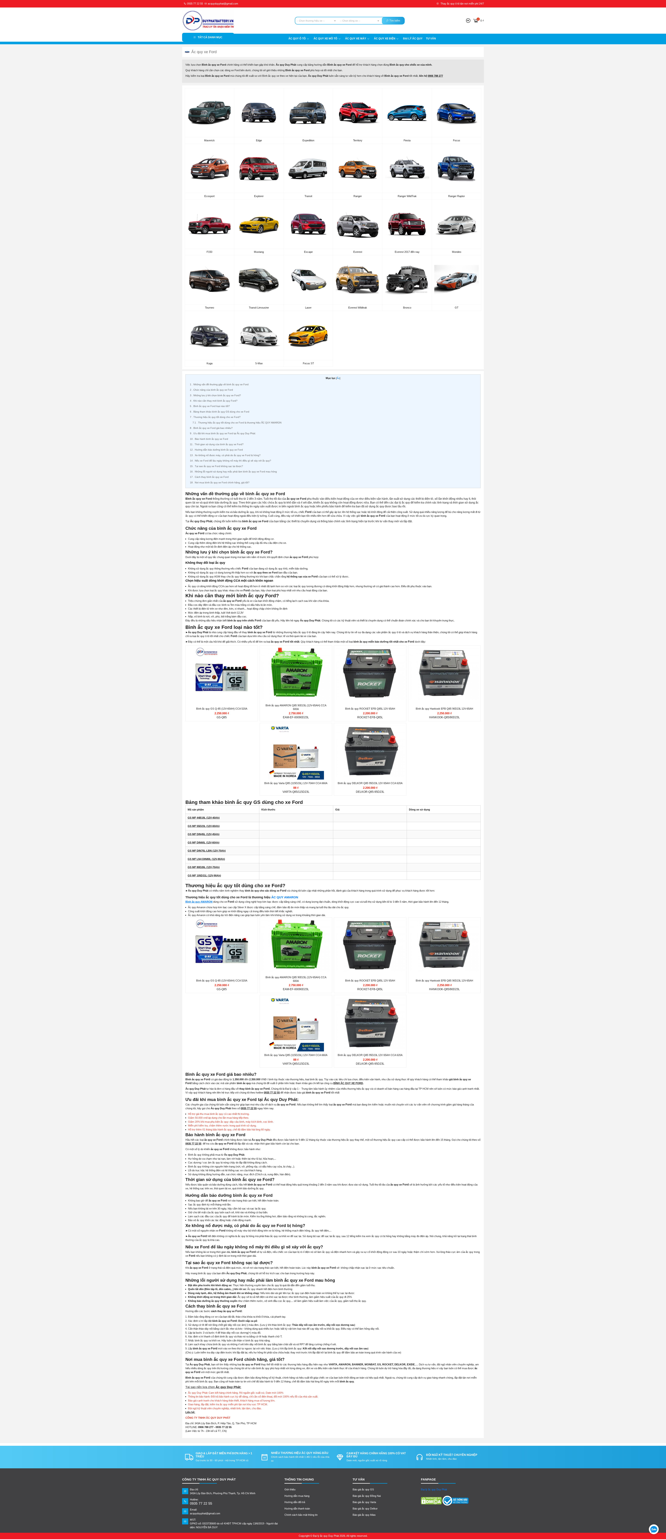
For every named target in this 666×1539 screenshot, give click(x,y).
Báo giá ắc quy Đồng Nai (367, 1495)
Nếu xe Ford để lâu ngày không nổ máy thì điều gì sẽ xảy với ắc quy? (230, 460)
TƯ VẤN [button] (359, 1479)
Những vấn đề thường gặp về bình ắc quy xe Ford (219, 384)
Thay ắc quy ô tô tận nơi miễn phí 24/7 (462, 3)
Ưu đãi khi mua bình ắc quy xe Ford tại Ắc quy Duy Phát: (223, 433)
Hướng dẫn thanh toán (297, 1508)
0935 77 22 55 (194, 3)
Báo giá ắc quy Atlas (364, 1514)
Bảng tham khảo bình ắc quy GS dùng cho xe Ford (219, 411)
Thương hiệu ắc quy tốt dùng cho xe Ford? (215, 417)
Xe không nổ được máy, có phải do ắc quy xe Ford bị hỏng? (225, 455)
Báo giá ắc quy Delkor (365, 1508)
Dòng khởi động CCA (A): (212, 682)
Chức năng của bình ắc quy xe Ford (211, 389)
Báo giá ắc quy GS (363, 1489)
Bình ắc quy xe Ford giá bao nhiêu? (211, 428)
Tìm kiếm (394, 20)
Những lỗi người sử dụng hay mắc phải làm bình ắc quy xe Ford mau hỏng (233, 471)
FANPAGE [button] (428, 1479)
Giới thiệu (289, 1489)
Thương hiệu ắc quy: (209, 662)
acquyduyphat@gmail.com (222, 3)
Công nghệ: (352, 682)
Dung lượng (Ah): (207, 676)
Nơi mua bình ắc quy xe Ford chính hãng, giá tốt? (219, 482)
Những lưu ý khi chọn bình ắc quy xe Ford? (215, 395)
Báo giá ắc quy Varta (364, 1502)
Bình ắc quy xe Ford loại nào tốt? (210, 406)
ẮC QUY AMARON (284, 897)
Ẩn (338, 378)
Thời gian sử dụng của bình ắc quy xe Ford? (217, 444)
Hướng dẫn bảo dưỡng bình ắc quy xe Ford (216, 449)
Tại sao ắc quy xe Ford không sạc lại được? (216, 466)
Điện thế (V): (204, 669)
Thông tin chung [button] (299, 1479)
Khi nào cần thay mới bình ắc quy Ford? (213, 400)
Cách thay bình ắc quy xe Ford (209, 477)
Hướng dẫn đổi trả (294, 1502)
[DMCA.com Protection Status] (431, 1500)
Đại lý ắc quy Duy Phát (434, 1489)
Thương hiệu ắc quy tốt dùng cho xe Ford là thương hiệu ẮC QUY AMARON (237, 422)
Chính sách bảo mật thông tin (301, 1514)
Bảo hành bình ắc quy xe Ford (209, 439)
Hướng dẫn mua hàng (296, 1495)
